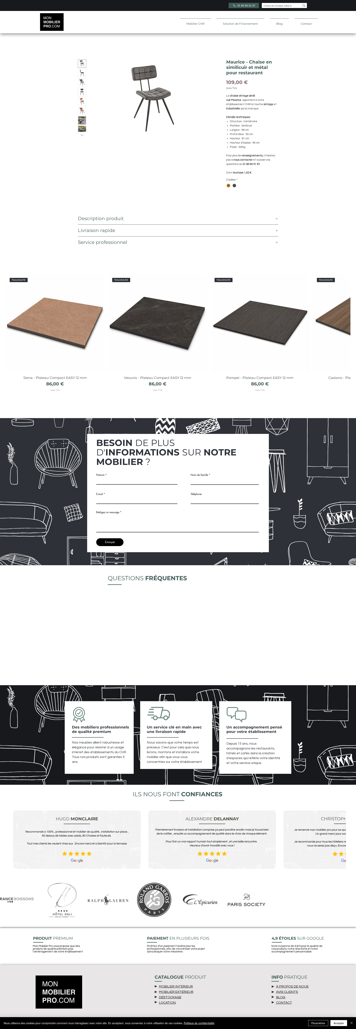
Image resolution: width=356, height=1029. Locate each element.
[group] (178, 335)
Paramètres (318, 1023)
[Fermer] (351, 1023)
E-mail (99, 494)
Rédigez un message (107, 512)
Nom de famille (199, 475)
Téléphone (196, 494)
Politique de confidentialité (199, 1023)
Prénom (100, 475)
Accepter (339, 1023)
